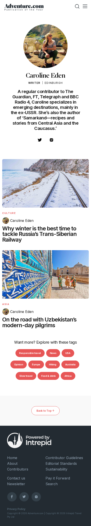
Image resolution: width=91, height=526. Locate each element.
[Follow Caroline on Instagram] (51, 141)
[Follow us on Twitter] (24, 496)
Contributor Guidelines (64, 458)
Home (12, 458)
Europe (36, 364)
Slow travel (25, 375)
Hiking (52, 364)
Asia (5, 304)
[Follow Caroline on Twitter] (40, 141)
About (12, 463)
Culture (9, 213)
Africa (68, 375)
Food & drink (48, 375)
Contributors (17, 469)
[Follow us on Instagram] (36, 496)
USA (67, 353)
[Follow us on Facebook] (12, 496)
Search (52, 484)
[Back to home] (24, 6)
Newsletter (16, 484)
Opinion (18, 364)
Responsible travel (30, 353)
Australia (70, 364)
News (53, 353)
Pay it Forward (58, 478)
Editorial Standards (61, 463)
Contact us (16, 478)
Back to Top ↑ (45, 410)
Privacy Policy (16, 509)
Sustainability (56, 469)
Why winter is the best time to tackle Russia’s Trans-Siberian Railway (39, 234)
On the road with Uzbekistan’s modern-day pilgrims (39, 322)
